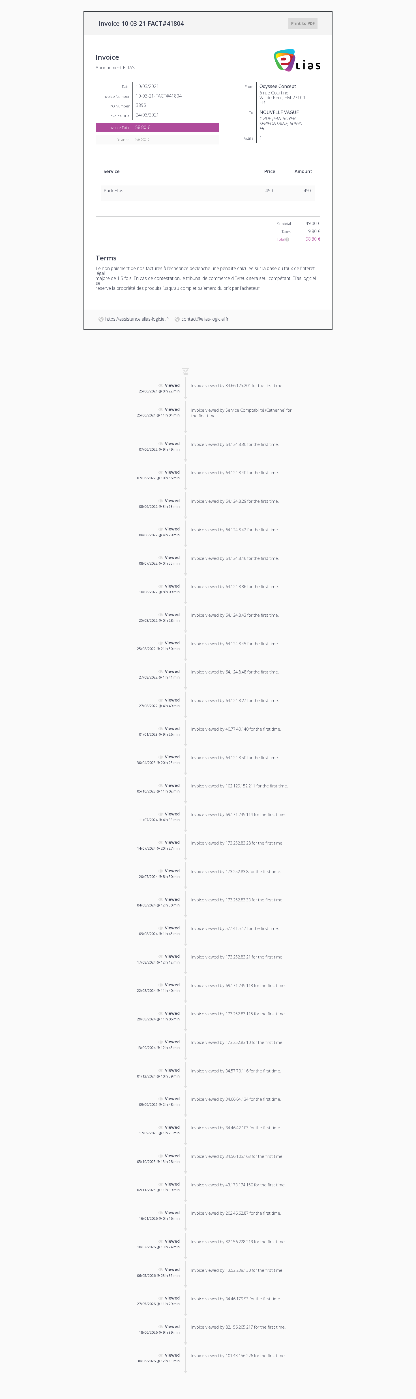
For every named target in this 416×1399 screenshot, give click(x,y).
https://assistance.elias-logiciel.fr (137, 319)
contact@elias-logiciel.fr (205, 319)
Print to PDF (303, 23)
